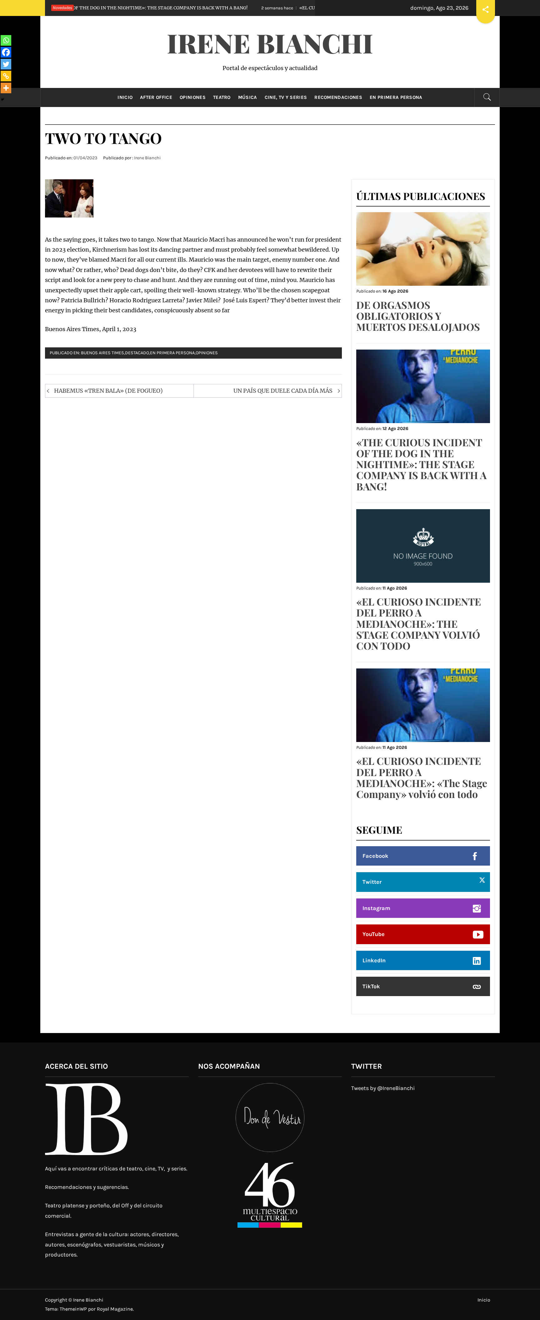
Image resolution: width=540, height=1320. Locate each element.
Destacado (137, 353)
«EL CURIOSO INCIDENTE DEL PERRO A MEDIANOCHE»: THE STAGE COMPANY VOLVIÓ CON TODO (418, 623)
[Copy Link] (6, 76)
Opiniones (193, 97)
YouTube (373, 934)
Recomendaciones (338, 97)
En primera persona (396, 97)
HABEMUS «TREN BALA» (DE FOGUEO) (108, 390)
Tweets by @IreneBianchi (383, 1088)
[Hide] (2, 99)
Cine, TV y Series (286, 97)
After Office (156, 97)
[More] (6, 88)
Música (247, 97)
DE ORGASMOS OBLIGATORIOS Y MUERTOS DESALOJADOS (418, 315)
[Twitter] (6, 64)
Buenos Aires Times (102, 353)
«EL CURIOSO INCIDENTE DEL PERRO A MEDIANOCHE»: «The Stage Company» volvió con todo (421, 777)
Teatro (222, 97)
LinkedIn (374, 960)
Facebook (375, 855)
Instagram (376, 908)
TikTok (371, 986)
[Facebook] (6, 52)
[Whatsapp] (6, 40)
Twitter (372, 881)
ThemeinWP (74, 1309)
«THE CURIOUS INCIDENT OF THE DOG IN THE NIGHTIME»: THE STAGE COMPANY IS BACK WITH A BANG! (421, 464)
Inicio (125, 97)
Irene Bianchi (270, 42)
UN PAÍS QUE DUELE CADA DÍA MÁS (282, 390)
